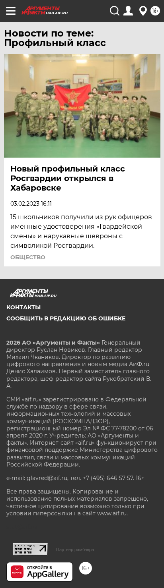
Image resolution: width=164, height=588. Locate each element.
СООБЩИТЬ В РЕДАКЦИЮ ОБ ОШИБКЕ (65, 318)
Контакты (23, 307)
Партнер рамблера (75, 549)
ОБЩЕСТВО (27, 257)
